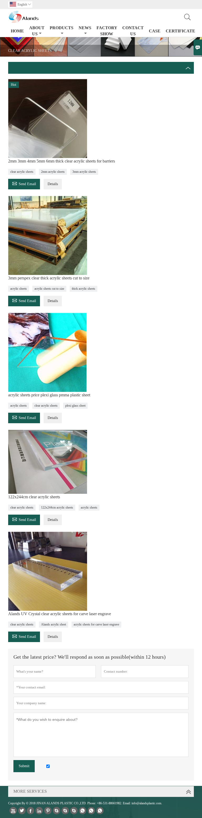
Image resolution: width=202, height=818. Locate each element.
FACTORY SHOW (107, 31)
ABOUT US (36, 31)
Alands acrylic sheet (53, 624)
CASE (154, 31)
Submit (24, 766)
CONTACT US (133, 31)
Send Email (24, 183)
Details (53, 184)
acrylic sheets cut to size (49, 288)
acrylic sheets (18, 288)
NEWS (85, 28)
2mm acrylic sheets (53, 172)
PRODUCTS (61, 28)
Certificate (180, 31)
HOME (17, 31)
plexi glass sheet (75, 405)
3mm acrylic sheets (84, 172)
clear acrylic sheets (21, 172)
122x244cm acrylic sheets (57, 507)
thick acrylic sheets (83, 288)
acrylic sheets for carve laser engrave (96, 624)
